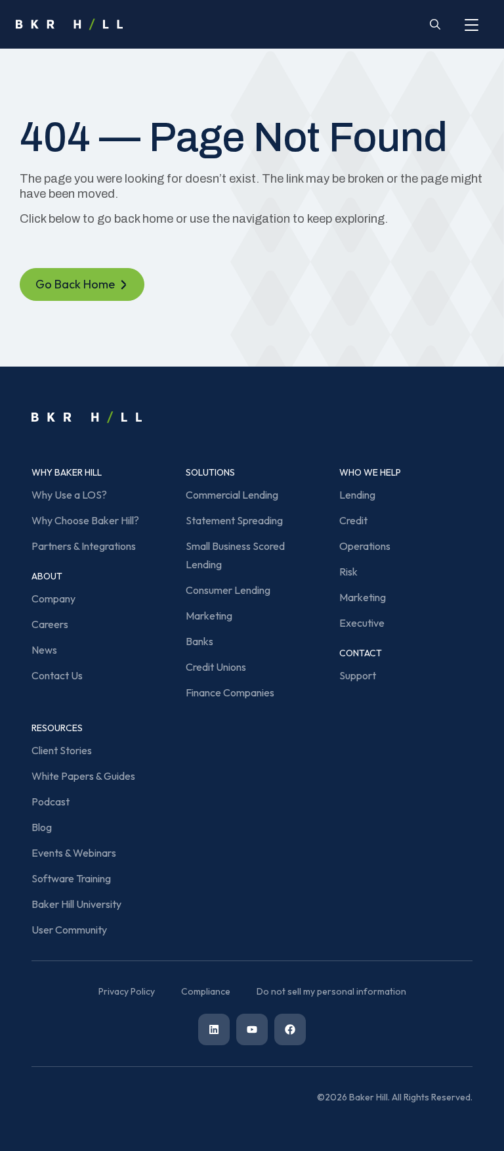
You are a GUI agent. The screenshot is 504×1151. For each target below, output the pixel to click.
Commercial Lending (232, 494)
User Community (69, 929)
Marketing (209, 615)
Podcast (51, 801)
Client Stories (62, 750)
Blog (42, 827)
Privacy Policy (126, 991)
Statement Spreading (234, 520)
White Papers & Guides (83, 775)
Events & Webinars (74, 852)
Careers (50, 624)
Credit (353, 520)
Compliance (205, 991)
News (44, 649)
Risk (348, 571)
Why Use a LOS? (69, 494)
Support (357, 675)
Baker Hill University (76, 904)
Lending (357, 494)
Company (53, 598)
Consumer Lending (228, 590)
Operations (364, 546)
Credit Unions (216, 666)
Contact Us (57, 675)
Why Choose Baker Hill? (85, 520)
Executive (362, 622)
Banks (199, 641)
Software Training (71, 878)
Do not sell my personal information (331, 991)
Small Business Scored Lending (235, 555)
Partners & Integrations (84, 546)
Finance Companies (230, 692)
